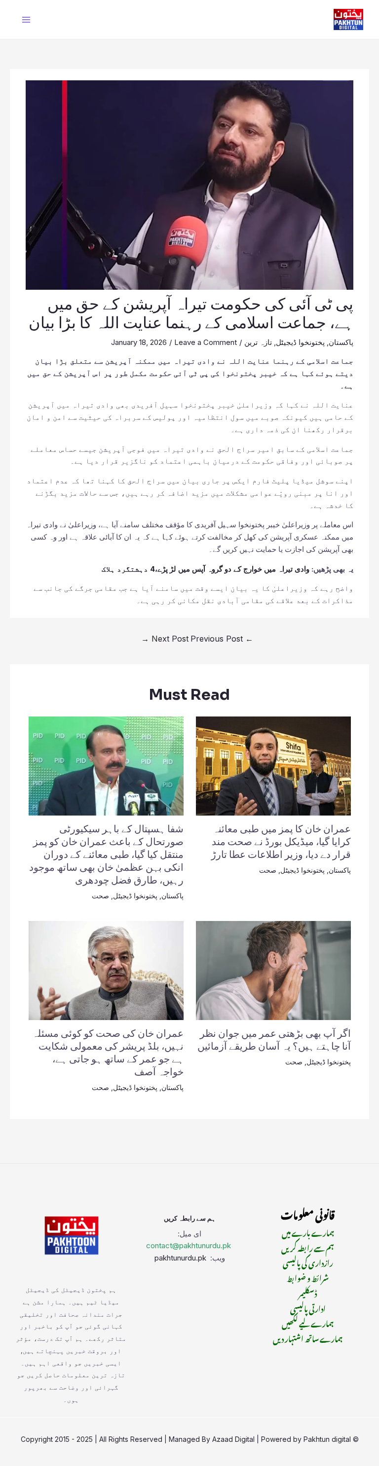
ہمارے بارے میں (308, 1231)
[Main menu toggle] (26, 19)
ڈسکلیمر (308, 1292)
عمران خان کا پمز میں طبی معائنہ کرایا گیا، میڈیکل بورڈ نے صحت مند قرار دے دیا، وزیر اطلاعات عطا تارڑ (281, 842)
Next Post (165, 639)
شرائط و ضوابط (308, 1276)
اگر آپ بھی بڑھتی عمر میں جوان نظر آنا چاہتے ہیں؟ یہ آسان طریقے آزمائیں (274, 1040)
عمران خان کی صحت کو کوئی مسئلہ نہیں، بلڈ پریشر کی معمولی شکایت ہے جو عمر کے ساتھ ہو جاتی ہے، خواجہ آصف (108, 1052)
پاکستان (341, 342)
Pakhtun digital (327, 1439)
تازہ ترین (258, 342)
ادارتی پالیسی (308, 1307)
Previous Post (221, 639)
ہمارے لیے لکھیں (308, 1322)
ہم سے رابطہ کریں (307, 1246)
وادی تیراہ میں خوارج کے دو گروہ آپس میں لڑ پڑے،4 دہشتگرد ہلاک (205, 569)
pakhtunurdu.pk (181, 1257)
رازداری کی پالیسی (308, 1261)
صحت (267, 870)
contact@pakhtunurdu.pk (188, 1245)
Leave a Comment (205, 342)
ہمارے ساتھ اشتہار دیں (307, 1337)
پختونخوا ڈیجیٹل (300, 342)
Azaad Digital (233, 1439)
